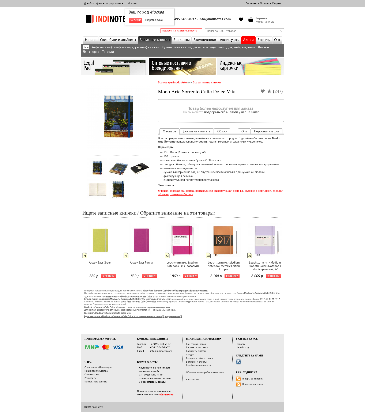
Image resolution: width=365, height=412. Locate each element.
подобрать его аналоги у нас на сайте (231, 112)
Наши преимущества (96, 371)
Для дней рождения (240, 47)
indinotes (114, 18)
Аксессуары (229, 40)
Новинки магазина (252, 384)
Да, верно (135, 20)
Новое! (90, 40)
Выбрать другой (153, 20)
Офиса (189, 190)
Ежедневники (204, 40)
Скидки (276, 3)
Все (86, 47)
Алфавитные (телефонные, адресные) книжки (125, 47)
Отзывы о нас (91, 374)
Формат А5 (177, 190)
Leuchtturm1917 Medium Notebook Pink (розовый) (182, 264)
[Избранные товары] (241, 19)
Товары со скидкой (252, 378)
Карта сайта (192, 379)
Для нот (263, 47)
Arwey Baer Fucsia (141, 262)
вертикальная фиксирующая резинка (219, 190)
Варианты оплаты (196, 351)
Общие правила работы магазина (205, 372)
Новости (240, 344)
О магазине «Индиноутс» (98, 367)
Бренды (263, 40)
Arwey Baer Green (100, 262)
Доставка (251, 3)
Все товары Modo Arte (172, 82)
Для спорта (91, 52)
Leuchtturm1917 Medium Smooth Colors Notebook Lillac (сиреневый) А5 (265, 266)
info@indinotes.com (215, 19)
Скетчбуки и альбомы (118, 40)
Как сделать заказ (196, 344)
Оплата (264, 3)
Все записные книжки (207, 82)
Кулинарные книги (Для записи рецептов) (193, 47)
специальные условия (164, 310)
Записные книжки (155, 40)
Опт (277, 40)
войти (90, 3)
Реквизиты (90, 378)
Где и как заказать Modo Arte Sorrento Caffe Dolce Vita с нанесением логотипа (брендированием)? (133, 316)
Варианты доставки (197, 347)
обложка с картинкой (258, 190)
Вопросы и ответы (196, 361)
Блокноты (181, 40)
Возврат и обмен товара (200, 358)
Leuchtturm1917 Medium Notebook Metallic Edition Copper (224, 266)
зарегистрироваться (111, 3)
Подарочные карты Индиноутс (179, 30)
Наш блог (241, 347)
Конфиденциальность (198, 365)
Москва (132, 3)
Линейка (163, 190)
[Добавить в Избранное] (262, 92)
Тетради (108, 52)
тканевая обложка (181, 194)
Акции (248, 40)
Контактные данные (95, 381)
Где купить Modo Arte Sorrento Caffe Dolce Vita (107, 313)
